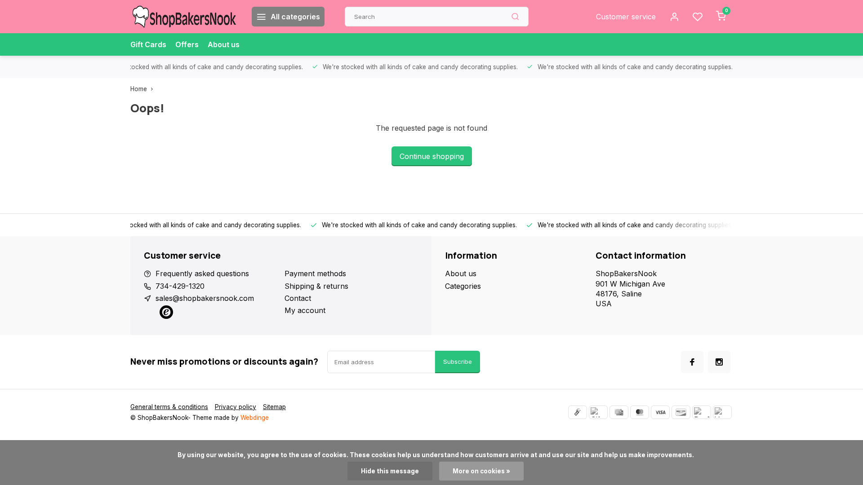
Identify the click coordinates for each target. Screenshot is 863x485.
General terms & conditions (169, 406)
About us (224, 44)
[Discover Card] (681, 412)
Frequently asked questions (202, 273)
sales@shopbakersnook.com (205, 298)
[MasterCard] (639, 412)
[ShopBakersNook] (184, 16)
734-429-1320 (180, 286)
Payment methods (315, 273)
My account (305, 310)
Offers (187, 44)
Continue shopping (432, 156)
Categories (463, 286)
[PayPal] (701, 412)
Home (138, 89)
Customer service (626, 16)
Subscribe (457, 361)
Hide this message (390, 471)
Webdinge (254, 417)
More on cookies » (481, 471)
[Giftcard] (598, 412)
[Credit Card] (618, 412)
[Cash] (577, 412)
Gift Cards (148, 44)
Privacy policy (235, 406)
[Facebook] (692, 362)
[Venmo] (722, 412)
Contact (298, 298)
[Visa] (660, 412)
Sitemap (274, 406)
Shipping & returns (316, 286)
